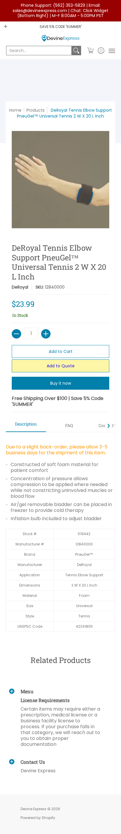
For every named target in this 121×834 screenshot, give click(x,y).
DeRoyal (20, 287)
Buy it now (60, 383)
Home (15, 110)
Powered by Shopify (38, 817)
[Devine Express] (60, 38)
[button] (90, 50)
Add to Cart (61, 351)
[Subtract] (16, 334)
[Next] (108, 426)
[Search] (76, 50)
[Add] (46, 334)
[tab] (26, 426)
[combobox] (39, 50)
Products (35, 110)
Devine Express (33, 808)
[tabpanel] (60, 535)
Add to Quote (61, 366)
